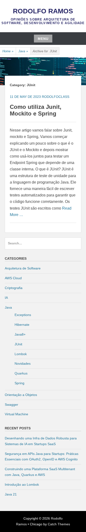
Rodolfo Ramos (43, 11)
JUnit (18, 344)
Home (7, 51)
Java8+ (20, 334)
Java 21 (11, 494)
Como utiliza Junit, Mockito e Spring (35, 110)
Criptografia (13, 288)
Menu (43, 39)
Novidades (23, 363)
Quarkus (21, 373)
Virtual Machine (16, 414)
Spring (19, 383)
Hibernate (22, 325)
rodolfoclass (55, 97)
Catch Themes (59, 524)
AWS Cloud (13, 278)
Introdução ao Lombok (22, 484)
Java (23, 51)
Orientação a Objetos (21, 395)
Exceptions (23, 315)
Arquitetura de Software (23, 268)
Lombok (21, 354)
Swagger (11, 404)
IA (6, 298)
